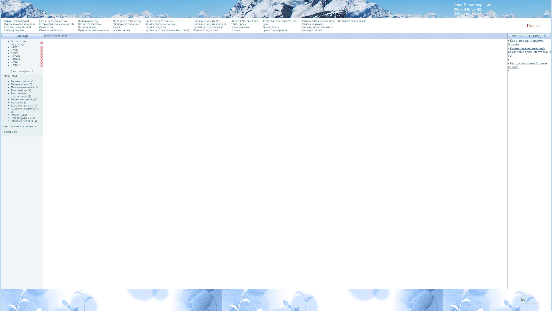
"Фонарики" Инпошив (126, 24)
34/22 (14, 47)
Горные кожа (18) (21, 84)
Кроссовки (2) (19, 102)
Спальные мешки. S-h (206, 21)
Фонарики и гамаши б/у (127, 21)
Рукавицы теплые (312, 30)
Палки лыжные (87, 27)
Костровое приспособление (279, 21)
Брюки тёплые (122, 30)
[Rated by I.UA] (530, 302)
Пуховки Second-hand (17, 27)
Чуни (265, 24)
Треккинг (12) (19, 114)
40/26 (14, 62)
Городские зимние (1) (24, 99)
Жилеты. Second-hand (244, 21)
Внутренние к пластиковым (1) (21, 95)
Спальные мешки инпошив (209, 24)
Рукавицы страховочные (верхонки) (167, 30)
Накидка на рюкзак (312, 24)
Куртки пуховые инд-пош (19, 24)
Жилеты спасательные (160, 21)
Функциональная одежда (93, 30)
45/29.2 (15, 65)
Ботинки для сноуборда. (18, 43)
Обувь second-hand (55, 36)
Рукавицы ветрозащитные (317, 27)
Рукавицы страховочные (208, 27)
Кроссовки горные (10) (24, 105)
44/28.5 (15, 59)
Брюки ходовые (240, 27)
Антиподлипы (270, 27)
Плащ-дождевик (14, 30)
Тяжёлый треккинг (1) (24, 120)
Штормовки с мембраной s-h (56, 24)
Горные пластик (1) (22, 81)
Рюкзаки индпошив (50, 30)
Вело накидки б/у (156, 27)
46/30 (14, 50)
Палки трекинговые (90, 24)
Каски (116, 27)
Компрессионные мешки (161, 24)
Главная (533, 25)
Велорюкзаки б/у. (88, 21)
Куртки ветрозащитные (53, 21)
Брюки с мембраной (274, 30)
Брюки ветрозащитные (352, 21)
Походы (235, 30)
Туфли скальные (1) (23, 117)
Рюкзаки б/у (46, 27)
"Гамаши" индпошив (205, 30)
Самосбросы (238, 24)
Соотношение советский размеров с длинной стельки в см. (529, 51)
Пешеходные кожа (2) (24, 87)
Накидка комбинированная (317, 21)
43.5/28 (15, 56)
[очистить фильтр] (22, 71)
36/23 (14, 53)
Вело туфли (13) (21, 90)
